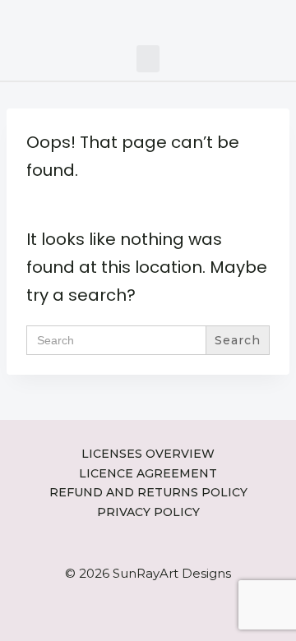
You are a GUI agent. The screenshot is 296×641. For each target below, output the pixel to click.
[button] (148, 58)
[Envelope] (160, 18)
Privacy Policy (148, 512)
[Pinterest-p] (135, 18)
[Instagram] (110, 18)
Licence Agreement (148, 473)
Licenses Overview (148, 453)
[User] (185, 18)
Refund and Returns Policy (148, 492)
